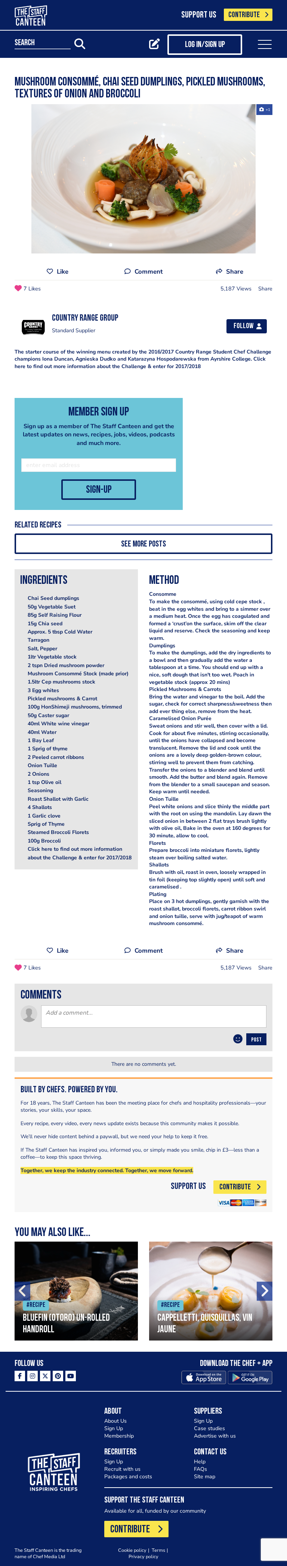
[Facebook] (20, 1376)
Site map (204, 1476)
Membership (119, 1435)
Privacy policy (143, 1556)
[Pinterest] (58, 1376)
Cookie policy (132, 1550)
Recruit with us (122, 1469)
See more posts (143, 544)
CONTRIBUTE (244, 15)
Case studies (209, 1428)
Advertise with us (215, 1435)
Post (256, 1040)
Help (200, 1461)
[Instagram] (32, 1376)
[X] (45, 1376)
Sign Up (113, 1428)
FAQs (200, 1469)
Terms (158, 1550)
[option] (143, 178)
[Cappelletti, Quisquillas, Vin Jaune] (210, 1291)
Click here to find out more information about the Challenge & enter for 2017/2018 (140, 362)
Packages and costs (128, 1476)
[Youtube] (70, 1376)
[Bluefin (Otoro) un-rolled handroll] (76, 1291)
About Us (115, 1421)
